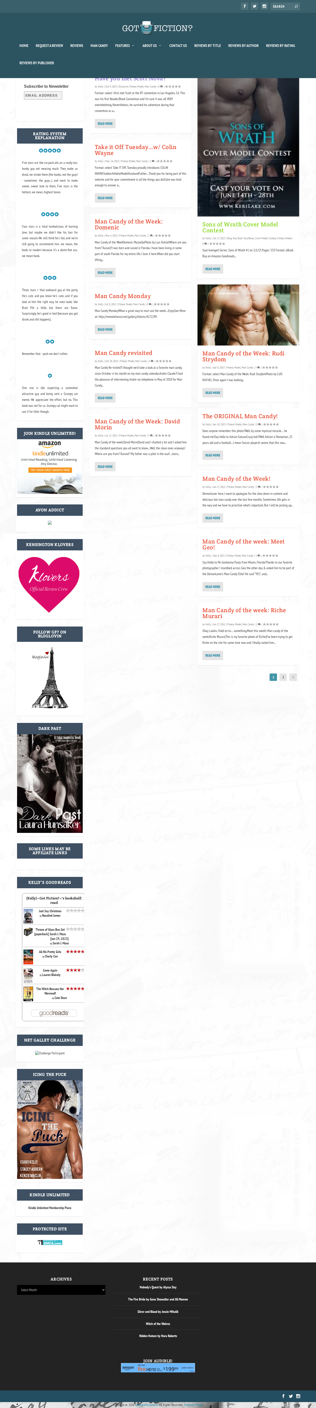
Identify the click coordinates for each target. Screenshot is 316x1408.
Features (122, 45)
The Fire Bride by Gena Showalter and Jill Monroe (158, 1299)
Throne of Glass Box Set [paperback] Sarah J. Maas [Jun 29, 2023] (51, 934)
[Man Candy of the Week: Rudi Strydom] (248, 315)
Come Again (50, 970)
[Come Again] (28, 982)
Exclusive (123, 86)
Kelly (100, 86)
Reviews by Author (243, 45)
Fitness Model (136, 86)
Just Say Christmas (50, 911)
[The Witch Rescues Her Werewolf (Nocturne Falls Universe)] (28, 1000)
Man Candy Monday (123, 296)
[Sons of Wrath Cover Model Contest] (248, 143)
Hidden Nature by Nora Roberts (158, 1336)
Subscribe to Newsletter (46, 86)
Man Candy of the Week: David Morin (137, 424)
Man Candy (99, 45)
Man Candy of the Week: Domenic (129, 224)
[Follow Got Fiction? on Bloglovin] (49, 707)
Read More (105, 123)
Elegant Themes (40, 1396)
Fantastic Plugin (193, 1405)
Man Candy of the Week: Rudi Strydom (243, 356)
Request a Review (49, 45)
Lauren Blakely (51, 975)
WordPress (73, 1396)
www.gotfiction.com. (146, 1405)
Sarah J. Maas (61, 943)
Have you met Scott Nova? (130, 78)
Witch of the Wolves (158, 1323)
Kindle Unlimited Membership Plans (49, 1208)
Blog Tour (232, 238)
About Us (149, 45)
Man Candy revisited (124, 353)
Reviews (76, 45)
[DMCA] (50, 1244)
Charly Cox (51, 956)
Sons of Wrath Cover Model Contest (240, 227)
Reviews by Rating (280, 45)
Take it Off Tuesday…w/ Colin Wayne (136, 150)
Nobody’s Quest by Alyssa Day (158, 1287)
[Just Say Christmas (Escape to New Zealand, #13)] (28, 922)
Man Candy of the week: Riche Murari (244, 613)
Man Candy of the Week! (236, 478)
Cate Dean (61, 998)
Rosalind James (51, 915)
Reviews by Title (207, 45)
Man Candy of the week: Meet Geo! (243, 544)
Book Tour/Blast (245, 238)
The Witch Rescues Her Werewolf (50, 991)
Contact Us (178, 45)
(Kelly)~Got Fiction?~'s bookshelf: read (54, 900)
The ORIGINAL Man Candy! (240, 416)
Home (24, 45)
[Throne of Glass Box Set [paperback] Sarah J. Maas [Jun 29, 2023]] (28, 935)
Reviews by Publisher (37, 63)
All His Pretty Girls (50, 952)
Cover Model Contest (265, 238)
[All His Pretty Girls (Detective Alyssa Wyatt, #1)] (28, 963)
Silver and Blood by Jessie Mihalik (158, 1311)
